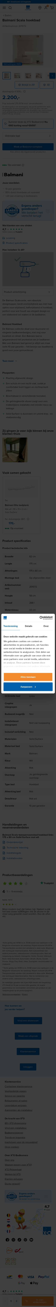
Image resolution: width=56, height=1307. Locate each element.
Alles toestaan (27, 677)
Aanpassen (26, 686)
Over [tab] (46, 626)
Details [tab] (28, 626)
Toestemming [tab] (10, 626)
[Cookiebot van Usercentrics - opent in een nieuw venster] (40, 618)
